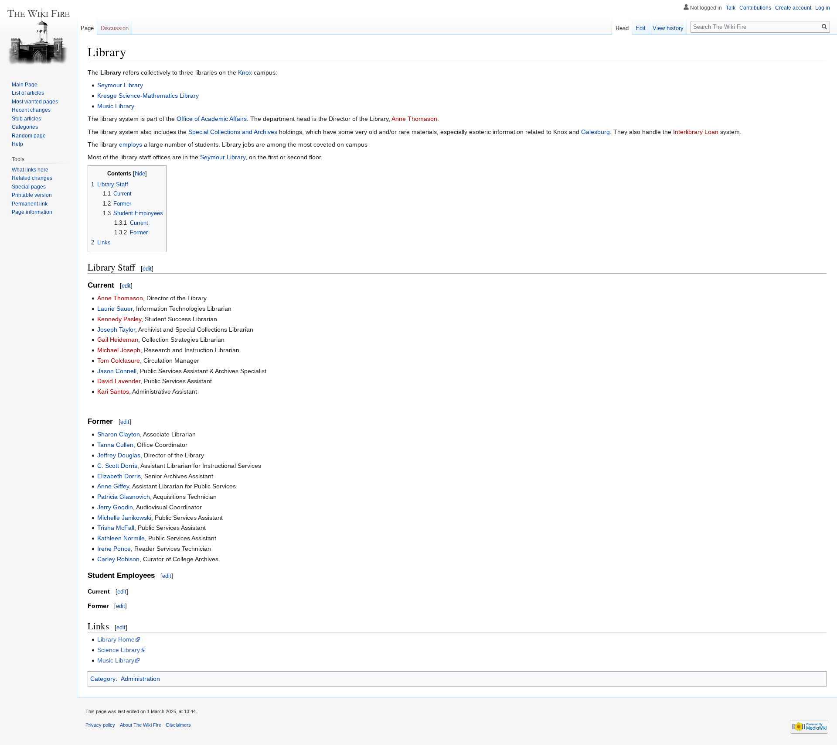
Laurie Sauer (115, 308)
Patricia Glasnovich (123, 496)
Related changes (32, 178)
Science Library (118, 649)
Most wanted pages (35, 102)
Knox (245, 72)
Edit (641, 28)
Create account (793, 8)
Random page (29, 136)
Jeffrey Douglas (118, 455)
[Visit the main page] (38, 35)
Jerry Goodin (115, 507)
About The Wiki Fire (140, 725)
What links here (30, 170)
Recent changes (31, 110)
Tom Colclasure (118, 360)
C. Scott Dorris (117, 465)
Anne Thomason (414, 118)
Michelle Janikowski (124, 517)
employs (130, 144)
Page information (32, 212)
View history (668, 28)
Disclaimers (178, 725)
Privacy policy (100, 725)
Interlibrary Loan (695, 131)
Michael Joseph (118, 350)
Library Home (116, 639)
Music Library (115, 106)
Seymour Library (120, 85)
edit (147, 268)
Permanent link (30, 204)
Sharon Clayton (118, 434)
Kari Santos (113, 391)
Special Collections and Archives (232, 131)
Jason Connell (116, 370)
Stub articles (26, 119)
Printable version (32, 195)
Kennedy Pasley (119, 319)
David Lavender (118, 381)
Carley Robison (118, 559)
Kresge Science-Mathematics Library (148, 95)
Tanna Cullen (115, 444)
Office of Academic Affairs (212, 118)
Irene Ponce (114, 548)
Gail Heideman (117, 339)
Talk (730, 8)
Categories (25, 127)
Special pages (29, 187)
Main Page (24, 85)
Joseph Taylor (116, 329)
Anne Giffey (113, 486)
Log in (822, 8)
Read (622, 28)
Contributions (755, 8)
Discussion (115, 28)
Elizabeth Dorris (119, 476)
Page (87, 28)
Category (103, 678)
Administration (140, 678)
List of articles (28, 93)
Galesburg (595, 131)
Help (17, 144)
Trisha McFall (115, 527)
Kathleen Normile (121, 538)
